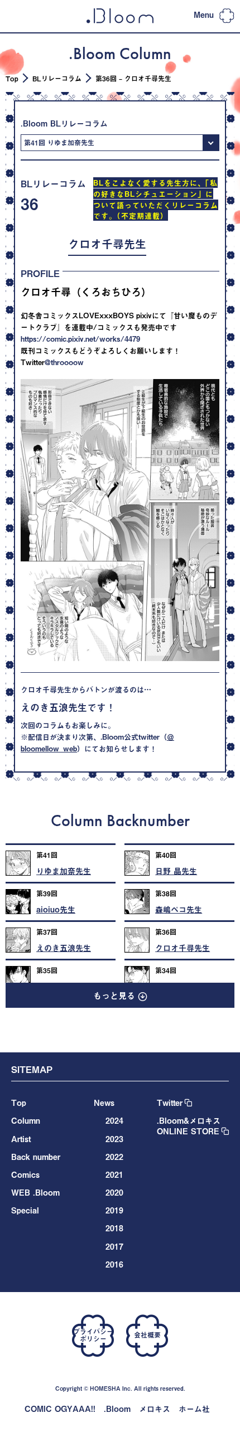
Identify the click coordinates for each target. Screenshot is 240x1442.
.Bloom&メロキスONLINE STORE (188, 1126)
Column (25, 1121)
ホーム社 (194, 1409)
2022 (114, 1157)
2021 (114, 1175)
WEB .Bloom (35, 1192)
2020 (114, 1192)
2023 (114, 1139)
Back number (35, 1157)
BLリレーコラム (56, 79)
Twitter (170, 1103)
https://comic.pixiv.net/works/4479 (80, 338)
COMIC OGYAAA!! (60, 1409)
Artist (21, 1139)
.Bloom (117, 1409)
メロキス (154, 1409)
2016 (114, 1264)
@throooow (64, 362)
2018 (114, 1228)
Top (12, 79)
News (104, 1103)
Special (25, 1210)
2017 (114, 1246)
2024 (114, 1121)
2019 (114, 1210)
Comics (25, 1175)
